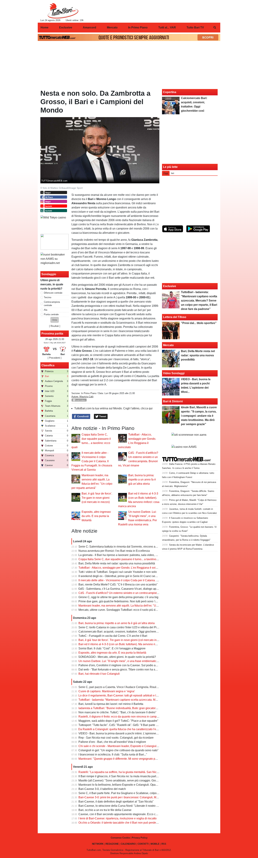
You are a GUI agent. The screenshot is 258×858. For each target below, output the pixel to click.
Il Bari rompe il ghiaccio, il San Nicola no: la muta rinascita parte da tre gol (124, 776)
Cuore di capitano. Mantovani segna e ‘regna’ (106, 691)
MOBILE (155, 844)
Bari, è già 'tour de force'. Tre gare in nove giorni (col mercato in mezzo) (97, 497)
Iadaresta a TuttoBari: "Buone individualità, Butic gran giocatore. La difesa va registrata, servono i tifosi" (142, 708)
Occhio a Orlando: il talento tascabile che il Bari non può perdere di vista (123, 822)
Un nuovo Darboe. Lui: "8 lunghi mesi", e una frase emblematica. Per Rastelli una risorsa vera (136, 661)
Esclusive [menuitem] (65, 27)
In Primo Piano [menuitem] (138, 27)
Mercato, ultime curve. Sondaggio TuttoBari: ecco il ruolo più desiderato (122, 609)
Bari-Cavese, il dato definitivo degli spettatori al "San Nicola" (116, 801)
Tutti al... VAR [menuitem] (167, 27)
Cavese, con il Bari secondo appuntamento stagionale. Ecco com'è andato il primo (129, 814)
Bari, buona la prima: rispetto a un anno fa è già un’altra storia (142, 479)
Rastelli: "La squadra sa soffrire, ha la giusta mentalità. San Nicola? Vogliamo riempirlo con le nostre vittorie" (145, 772)
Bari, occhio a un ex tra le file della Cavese (104, 809)
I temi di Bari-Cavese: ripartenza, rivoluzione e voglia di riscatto (117, 818)
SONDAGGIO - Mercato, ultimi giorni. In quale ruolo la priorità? (117, 656)
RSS (163, 844)
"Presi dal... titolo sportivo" (199, 323)
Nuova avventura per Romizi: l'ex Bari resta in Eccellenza (114, 550)
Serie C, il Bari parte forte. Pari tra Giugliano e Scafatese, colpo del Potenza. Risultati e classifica (138, 793)
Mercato (168, 345)
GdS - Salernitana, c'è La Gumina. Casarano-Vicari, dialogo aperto (119, 588)
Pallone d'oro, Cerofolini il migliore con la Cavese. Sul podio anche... (121, 665)
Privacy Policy (139, 837)
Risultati (55, 326)
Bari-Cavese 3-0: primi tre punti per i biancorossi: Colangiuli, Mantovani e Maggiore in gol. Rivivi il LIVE (142, 797)
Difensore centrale (53, 293)
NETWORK (98, 844)
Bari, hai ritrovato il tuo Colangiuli (99, 673)
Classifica (47, 365)
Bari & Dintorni (173, 401)
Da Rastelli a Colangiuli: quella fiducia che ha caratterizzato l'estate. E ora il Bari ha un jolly (134, 729)
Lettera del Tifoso (174, 317)
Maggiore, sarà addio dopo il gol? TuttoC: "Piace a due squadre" (118, 720)
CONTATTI (143, 844)
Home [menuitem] (44, 27)
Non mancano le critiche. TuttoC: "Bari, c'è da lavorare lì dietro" (117, 712)
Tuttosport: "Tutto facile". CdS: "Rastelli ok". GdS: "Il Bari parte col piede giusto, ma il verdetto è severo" (142, 724)
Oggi (165, 173)
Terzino (47, 297)
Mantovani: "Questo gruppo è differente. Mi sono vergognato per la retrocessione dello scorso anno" (140, 758)
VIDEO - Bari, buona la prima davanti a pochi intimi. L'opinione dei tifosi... (123, 733)
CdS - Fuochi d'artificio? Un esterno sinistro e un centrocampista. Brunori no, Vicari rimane (134, 592)
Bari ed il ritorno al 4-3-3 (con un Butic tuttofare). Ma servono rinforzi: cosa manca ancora (133, 644)
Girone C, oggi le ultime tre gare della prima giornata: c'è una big (118, 597)
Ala (45, 310)
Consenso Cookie (120, 837)
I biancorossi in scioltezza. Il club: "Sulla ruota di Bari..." (112, 754)
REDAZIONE (112, 844)
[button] (55, 320)
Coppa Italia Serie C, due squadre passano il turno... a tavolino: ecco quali (124, 559)
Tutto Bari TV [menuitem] (195, 27)
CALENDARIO (128, 844)
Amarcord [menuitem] (89, 27)
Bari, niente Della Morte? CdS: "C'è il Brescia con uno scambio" (118, 584)
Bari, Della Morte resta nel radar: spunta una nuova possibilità (116, 563)
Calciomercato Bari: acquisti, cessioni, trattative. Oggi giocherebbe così (122, 631)
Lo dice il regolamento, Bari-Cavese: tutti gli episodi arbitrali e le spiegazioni (125, 695)
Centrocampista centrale (52, 304)
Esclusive (169, 286)
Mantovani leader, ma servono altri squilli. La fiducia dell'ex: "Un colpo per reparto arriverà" (134, 605)
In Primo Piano (88, 393)
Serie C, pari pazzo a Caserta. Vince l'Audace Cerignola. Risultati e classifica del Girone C (134, 687)
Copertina (169, 92)
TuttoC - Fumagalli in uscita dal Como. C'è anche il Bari (112, 635)
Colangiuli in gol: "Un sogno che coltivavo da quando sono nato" (118, 750)
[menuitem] (214, 27)
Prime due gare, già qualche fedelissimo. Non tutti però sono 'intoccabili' (123, 601)
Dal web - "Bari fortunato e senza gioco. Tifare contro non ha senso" (120, 669)
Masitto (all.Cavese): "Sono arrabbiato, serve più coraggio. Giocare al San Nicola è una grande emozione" (144, 780)
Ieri (172, 173)
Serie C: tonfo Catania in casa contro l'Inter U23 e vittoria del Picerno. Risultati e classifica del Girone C (142, 627)
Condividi (83, 416)
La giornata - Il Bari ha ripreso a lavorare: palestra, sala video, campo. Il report (126, 555)
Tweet (102, 416)
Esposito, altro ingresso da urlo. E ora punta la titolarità (96, 516)
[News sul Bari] (62, 11)
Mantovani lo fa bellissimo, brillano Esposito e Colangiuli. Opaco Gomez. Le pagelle (130, 784)
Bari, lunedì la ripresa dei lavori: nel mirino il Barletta (110, 703)
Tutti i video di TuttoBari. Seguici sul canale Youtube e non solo (117, 571)
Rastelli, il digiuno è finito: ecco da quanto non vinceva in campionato (121, 716)
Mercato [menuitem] (112, 27)
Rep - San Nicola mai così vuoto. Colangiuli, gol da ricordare (116, 737)
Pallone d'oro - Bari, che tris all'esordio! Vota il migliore (112, 741)
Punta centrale (51, 314)
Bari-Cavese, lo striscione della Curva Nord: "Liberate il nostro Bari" (120, 805)
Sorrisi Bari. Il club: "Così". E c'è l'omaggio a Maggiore (111, 648)
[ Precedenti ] (54, 357)
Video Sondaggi (173, 373)
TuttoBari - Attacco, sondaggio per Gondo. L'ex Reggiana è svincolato (121, 567)
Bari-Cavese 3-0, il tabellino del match (102, 788)
